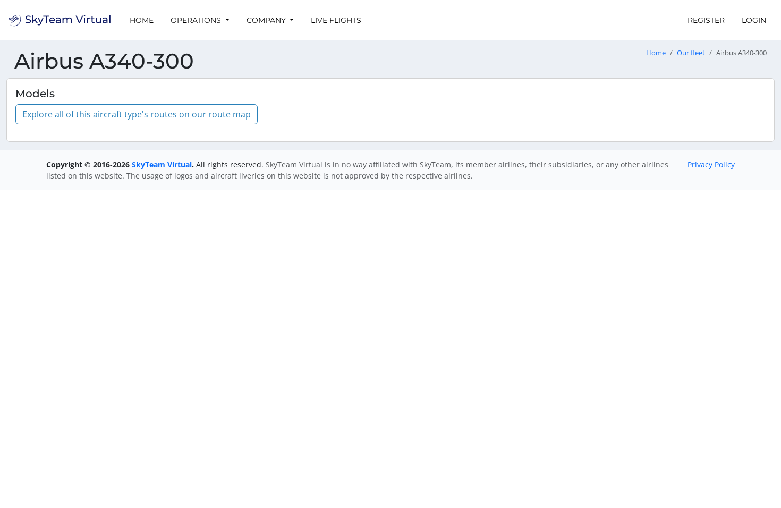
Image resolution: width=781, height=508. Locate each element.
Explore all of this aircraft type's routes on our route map (136, 114)
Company (267, 20)
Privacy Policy (711, 164)
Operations (197, 20)
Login (754, 20)
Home (142, 20)
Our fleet (691, 52)
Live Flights (336, 20)
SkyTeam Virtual (162, 164)
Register (706, 20)
